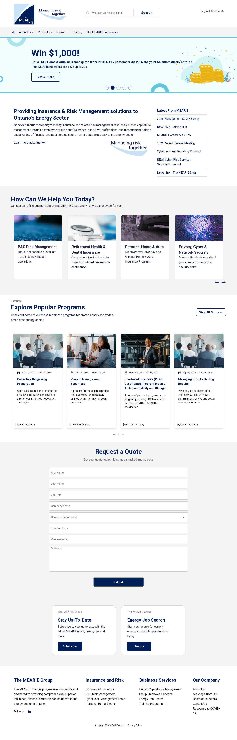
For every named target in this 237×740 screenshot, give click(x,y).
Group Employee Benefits (155, 694)
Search (146, 12)
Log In (204, 11)
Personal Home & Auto (144, 247)
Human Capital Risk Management (160, 689)
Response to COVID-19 (206, 711)
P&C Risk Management (37, 247)
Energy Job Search (151, 699)
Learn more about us (28, 142)
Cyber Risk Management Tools (105, 699)
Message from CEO (205, 694)
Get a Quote (46, 76)
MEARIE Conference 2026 (174, 135)
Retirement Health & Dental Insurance (88, 250)
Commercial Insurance (100, 689)
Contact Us (217, 11)
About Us (199, 689)
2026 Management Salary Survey (178, 119)
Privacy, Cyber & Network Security (193, 250)
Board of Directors (205, 699)
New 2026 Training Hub (172, 127)
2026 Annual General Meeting (176, 143)
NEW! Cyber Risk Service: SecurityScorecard (173, 162)
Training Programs (151, 704)
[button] (114, 434)
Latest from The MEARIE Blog (176, 172)
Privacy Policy (135, 725)
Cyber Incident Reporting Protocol (179, 151)
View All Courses (211, 312)
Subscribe (70, 646)
